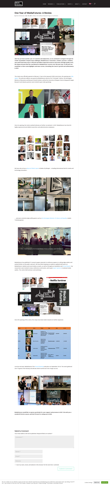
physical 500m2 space (33, 168)
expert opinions (57, 268)
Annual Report (66, 266)
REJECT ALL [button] (96, 482)
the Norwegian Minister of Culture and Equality (54, 218)
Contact (84, 4)
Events (70, 4)
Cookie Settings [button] (88, 482)
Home (44, 4)
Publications (60, 4)
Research (50, 4)
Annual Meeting (39, 366)
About (77, 4)
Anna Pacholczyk (20, 15)
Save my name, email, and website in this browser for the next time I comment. (37, 465)
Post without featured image (43, 15)
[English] (90, 5)
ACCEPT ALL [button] (104, 482)
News (34, 15)
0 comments (55, 15)
